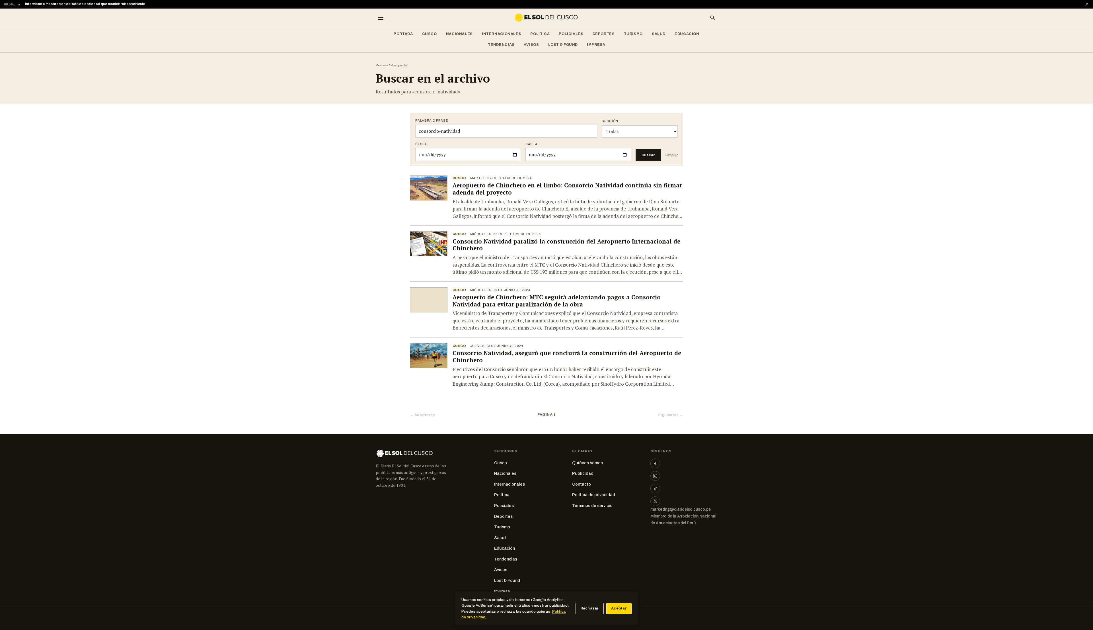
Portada (403, 34)
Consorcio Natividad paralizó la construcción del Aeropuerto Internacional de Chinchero (566, 245)
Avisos (531, 45)
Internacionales (501, 34)
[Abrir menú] (380, 17)
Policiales (571, 34)
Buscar (648, 155)
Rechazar (589, 608)
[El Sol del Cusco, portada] (546, 17)
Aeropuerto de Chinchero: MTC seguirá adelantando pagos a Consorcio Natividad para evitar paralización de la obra (557, 300)
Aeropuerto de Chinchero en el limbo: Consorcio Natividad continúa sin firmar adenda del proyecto (567, 188)
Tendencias (501, 45)
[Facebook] (655, 463)
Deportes (604, 34)
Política (540, 34)
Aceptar (619, 608)
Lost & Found (563, 45)
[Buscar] (712, 17)
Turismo (633, 34)
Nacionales (459, 34)
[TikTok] (655, 488)
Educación (687, 34)
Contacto (581, 484)
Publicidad (582, 473)
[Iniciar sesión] (1087, 4)
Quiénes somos (587, 463)
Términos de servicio (592, 505)
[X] (655, 501)
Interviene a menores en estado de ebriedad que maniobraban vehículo (85, 4)
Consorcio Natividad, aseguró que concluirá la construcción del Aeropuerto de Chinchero (567, 356)
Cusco (429, 34)
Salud (658, 34)
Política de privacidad (593, 494)
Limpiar (671, 155)
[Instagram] (655, 476)
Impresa (596, 45)
